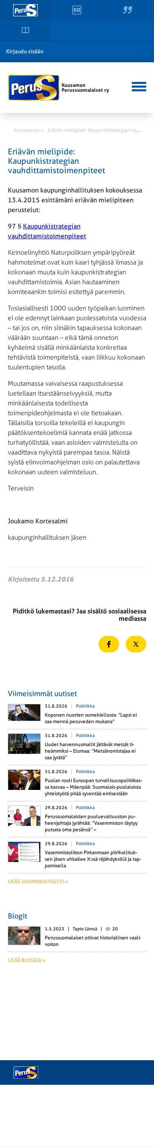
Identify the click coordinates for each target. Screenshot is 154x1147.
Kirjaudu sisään (25, 51)
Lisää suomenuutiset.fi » (38, 882)
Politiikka (85, 706)
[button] (137, 85)
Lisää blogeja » (26, 960)
